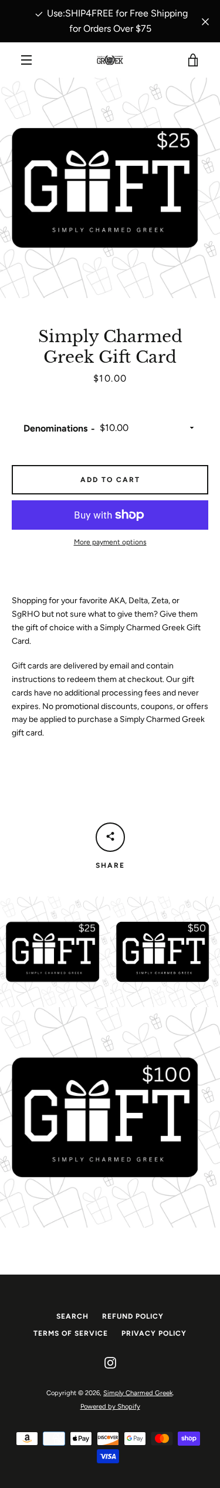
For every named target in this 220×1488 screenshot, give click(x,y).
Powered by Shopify (110, 1406)
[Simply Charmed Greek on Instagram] (110, 1362)
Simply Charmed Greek (137, 1393)
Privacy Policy (154, 1333)
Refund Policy (133, 1316)
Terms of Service (70, 1333)
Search (72, 1316)
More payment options (110, 542)
